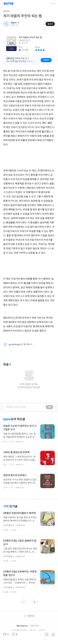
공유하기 (53, 634)
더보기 (53, 3)
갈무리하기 (46, 634)
